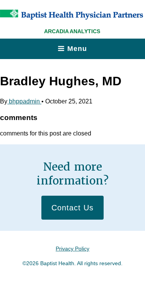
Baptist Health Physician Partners (71, 15)
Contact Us (72, 207)
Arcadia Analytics (72, 31)
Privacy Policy (72, 248)
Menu (77, 48)
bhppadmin (24, 101)
